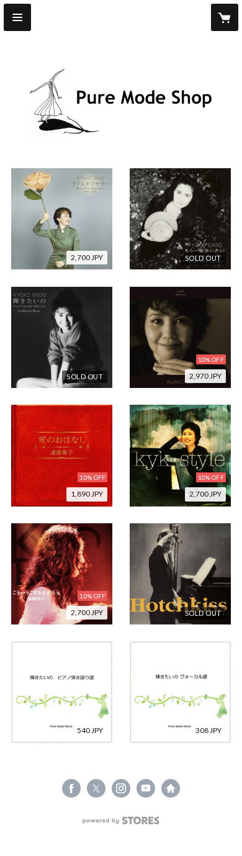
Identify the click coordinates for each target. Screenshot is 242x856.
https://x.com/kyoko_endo (96, 788)
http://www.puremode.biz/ (170, 788)
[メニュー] (17, 17)
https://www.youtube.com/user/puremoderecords (146, 788)
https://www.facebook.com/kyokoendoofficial (71, 788)
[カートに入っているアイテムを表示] (224, 17)
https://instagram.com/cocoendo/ (121, 788)
